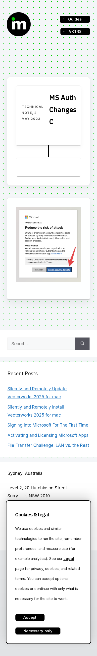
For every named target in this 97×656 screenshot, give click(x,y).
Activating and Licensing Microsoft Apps (48, 435)
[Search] (82, 344)
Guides (75, 19)
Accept (30, 617)
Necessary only (37, 630)
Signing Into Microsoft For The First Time (47, 425)
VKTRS (75, 31)
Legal (68, 558)
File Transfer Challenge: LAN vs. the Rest (48, 445)
